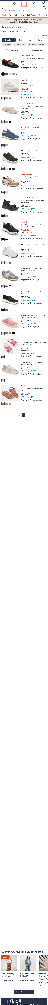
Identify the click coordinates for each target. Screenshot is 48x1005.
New (23, 15)
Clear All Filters (41, 35)
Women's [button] (7, 44)
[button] (5, 5)
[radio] (3, 74)
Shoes (9, 27)
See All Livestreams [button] (24, 992)
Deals (4, 15)
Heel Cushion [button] (20, 44)
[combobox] (21, 10)
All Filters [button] (14, 50)
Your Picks (13, 15)
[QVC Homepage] (3, 27)
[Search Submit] (44, 10)
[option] (24, 21)
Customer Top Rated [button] (37, 44)
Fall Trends (31, 15)
